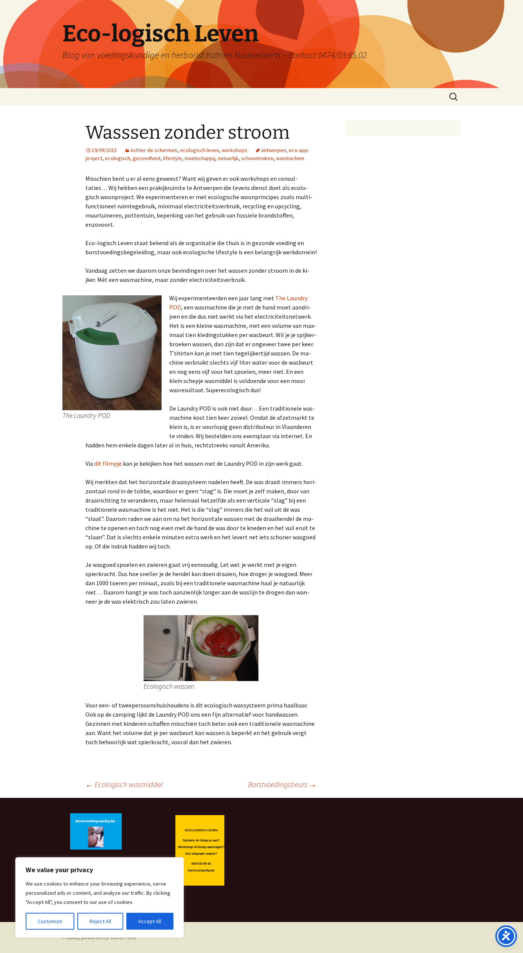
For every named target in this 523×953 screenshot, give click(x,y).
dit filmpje (108, 463)
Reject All (100, 921)
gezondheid (146, 158)
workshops (234, 150)
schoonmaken (257, 158)
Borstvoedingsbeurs (282, 784)
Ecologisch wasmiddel (124, 784)
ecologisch (117, 158)
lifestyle (172, 158)
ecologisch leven (199, 150)
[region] (99, 897)
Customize (50, 921)
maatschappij (200, 158)
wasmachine (290, 158)
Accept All (149, 921)
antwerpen (273, 150)
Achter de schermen (154, 150)
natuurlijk (228, 158)
